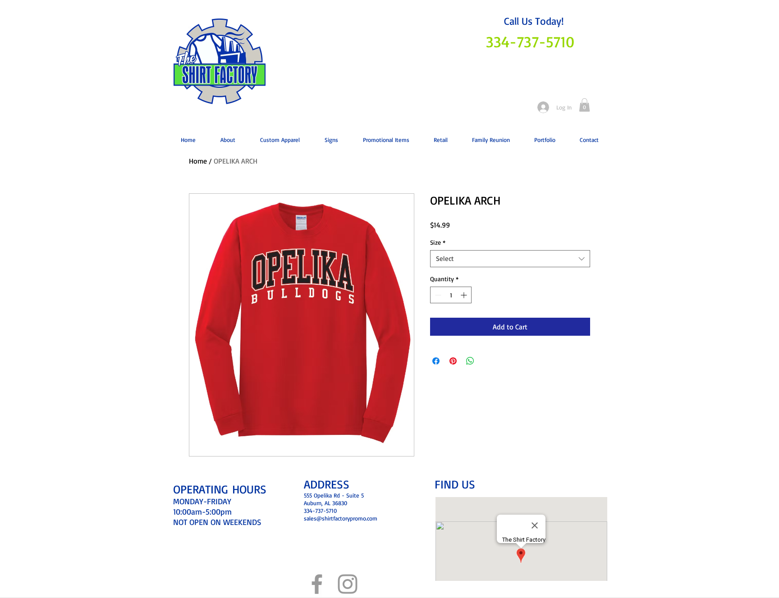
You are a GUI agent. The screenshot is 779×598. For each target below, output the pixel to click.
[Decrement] (437, 295)
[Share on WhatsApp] (470, 361)
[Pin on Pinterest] (453, 361)
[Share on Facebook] (436, 361)
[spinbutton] (451, 295)
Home (198, 160)
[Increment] (464, 295)
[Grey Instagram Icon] (348, 584)
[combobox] (510, 258)
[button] (584, 105)
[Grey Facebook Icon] (317, 584)
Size (437, 242)
